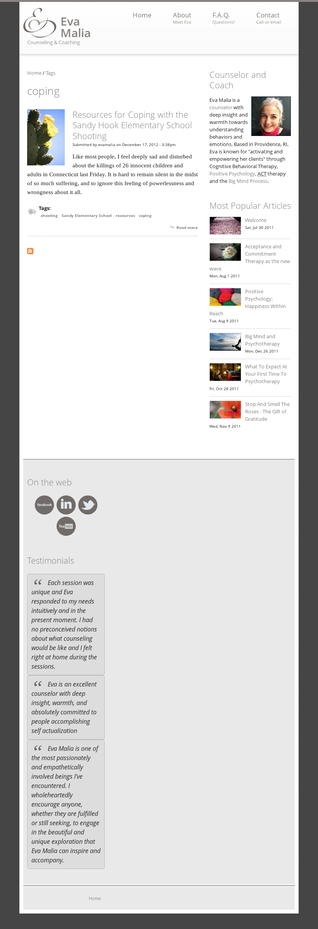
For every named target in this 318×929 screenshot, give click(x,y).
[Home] (40, 23)
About (182, 17)
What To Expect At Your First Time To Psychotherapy (266, 374)
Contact (268, 17)
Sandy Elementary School (87, 215)
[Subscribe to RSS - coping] (112, 251)
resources (125, 215)
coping (145, 215)
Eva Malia (75, 27)
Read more (187, 227)
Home (142, 14)
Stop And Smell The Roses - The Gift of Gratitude (267, 411)
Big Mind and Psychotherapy (262, 340)
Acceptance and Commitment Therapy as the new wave (249, 257)
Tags (50, 72)
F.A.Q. (224, 17)
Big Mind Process (248, 180)
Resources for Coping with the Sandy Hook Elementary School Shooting (132, 124)
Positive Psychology (232, 173)
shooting (49, 215)
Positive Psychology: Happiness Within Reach (247, 302)
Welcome (255, 220)
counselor (220, 107)
